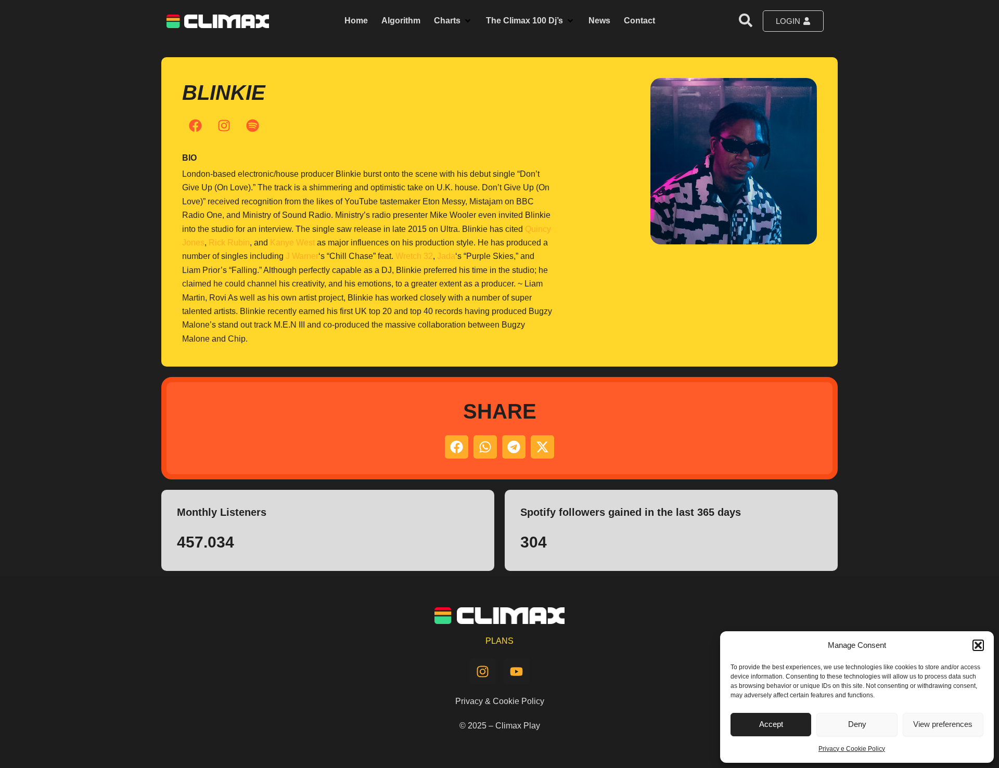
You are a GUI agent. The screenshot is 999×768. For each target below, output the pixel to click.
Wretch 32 (414, 256)
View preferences (942, 724)
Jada (446, 256)
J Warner (302, 256)
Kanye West (292, 242)
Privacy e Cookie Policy (851, 748)
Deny (857, 724)
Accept (771, 724)
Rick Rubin (229, 242)
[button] (978, 645)
